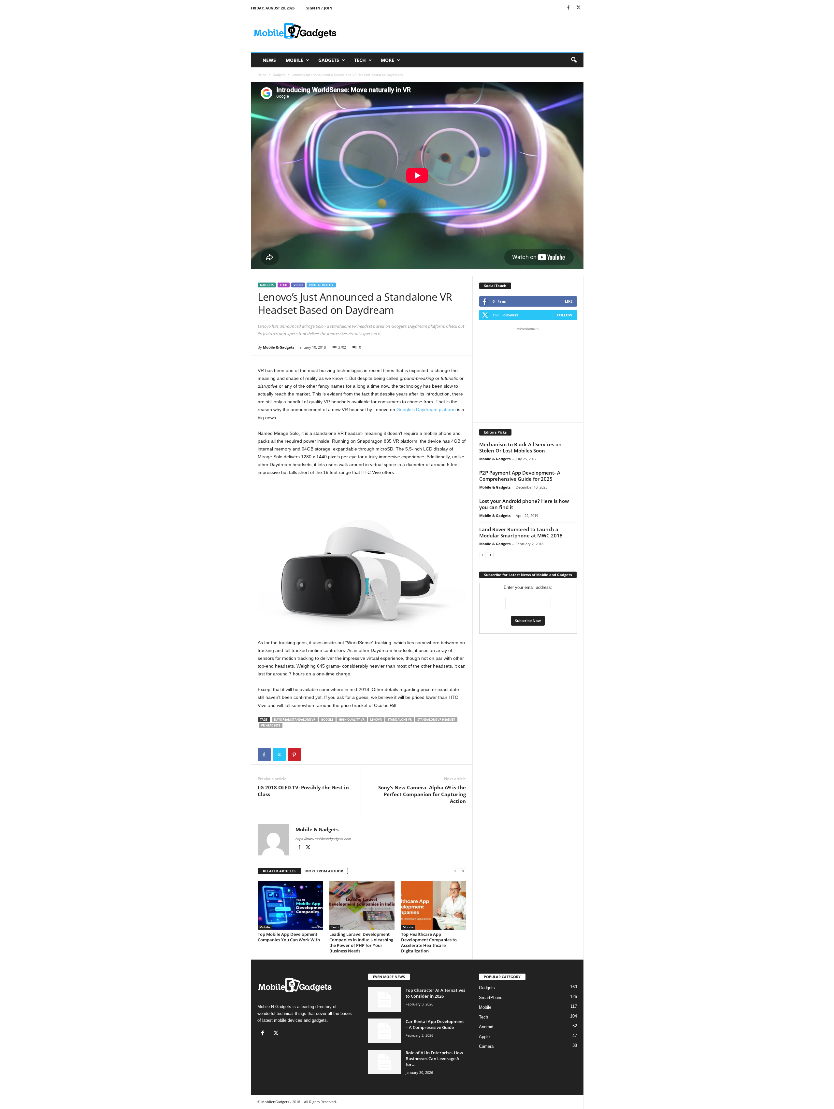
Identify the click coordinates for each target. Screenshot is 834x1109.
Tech (360, 60)
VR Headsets (270, 725)
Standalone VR (400, 719)
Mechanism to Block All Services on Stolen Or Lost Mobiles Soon (520, 447)
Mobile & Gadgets (278, 347)
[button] (574, 60)
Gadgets (328, 60)
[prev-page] (455, 871)
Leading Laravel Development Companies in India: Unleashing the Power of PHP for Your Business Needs (361, 942)
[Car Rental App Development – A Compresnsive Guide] (384, 1031)
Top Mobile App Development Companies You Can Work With (289, 937)
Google (327, 719)
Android (486, 1026)
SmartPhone (490, 997)
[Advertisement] (464, 30)
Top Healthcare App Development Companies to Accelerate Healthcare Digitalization (429, 942)
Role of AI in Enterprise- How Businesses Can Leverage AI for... (434, 1058)
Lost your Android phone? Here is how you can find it (524, 504)
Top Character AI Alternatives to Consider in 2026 (435, 993)
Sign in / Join (319, 8)
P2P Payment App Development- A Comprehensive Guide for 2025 (519, 475)
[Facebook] (568, 8)
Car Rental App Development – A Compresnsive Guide (435, 1024)
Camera (486, 1046)
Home (261, 74)
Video (298, 285)
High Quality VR (352, 719)
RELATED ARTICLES (279, 870)
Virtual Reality (321, 285)
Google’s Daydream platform (426, 409)
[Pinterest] (294, 754)
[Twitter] (578, 8)
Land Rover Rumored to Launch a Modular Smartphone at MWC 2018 (521, 532)
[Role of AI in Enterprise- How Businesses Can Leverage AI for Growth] (384, 1062)
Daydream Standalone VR (294, 719)
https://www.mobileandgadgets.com (323, 839)
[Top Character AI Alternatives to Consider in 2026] (384, 999)
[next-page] (463, 871)
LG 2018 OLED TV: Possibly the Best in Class (303, 790)
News (269, 60)
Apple (484, 1036)
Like (568, 301)
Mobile (294, 60)
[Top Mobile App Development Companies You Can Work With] (290, 905)
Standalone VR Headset (436, 719)
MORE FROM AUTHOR (324, 870)
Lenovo (376, 719)
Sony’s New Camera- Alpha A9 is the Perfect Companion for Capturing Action (422, 794)
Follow (564, 314)
